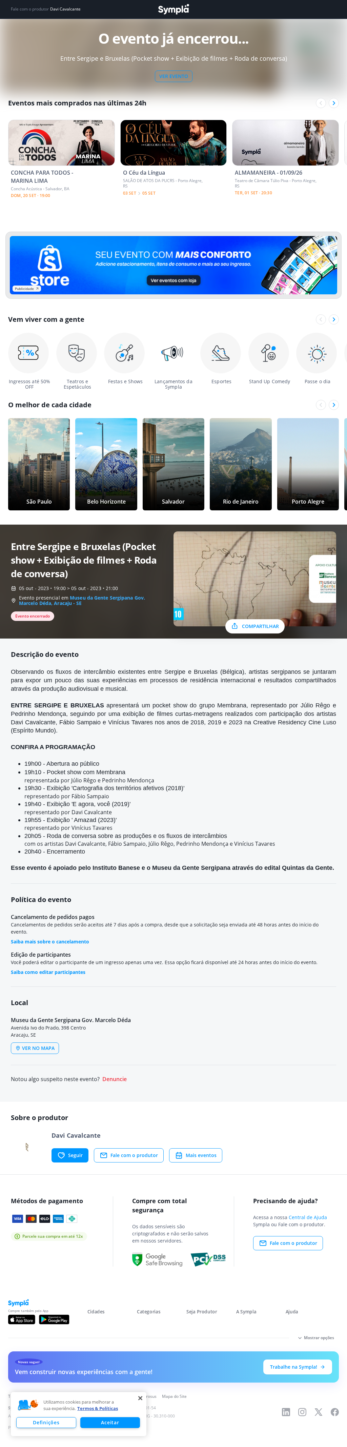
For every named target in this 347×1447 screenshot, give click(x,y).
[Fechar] (140, 1398)
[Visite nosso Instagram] (302, 1412)
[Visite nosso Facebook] (335, 1412)
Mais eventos (201, 1155)
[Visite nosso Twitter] (318, 1412)
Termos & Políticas (97, 1408)
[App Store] (21, 1319)
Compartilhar (260, 626)
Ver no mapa (38, 1048)
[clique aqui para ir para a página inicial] (173, 9)
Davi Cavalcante (65, 9)
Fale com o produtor (134, 1155)
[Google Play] (54, 1319)
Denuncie (114, 1079)
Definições (46, 1422)
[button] (28, 1405)
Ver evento (173, 76)
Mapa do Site (174, 1396)
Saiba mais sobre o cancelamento (50, 941)
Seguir (75, 1155)
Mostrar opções (319, 1338)
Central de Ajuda (308, 1217)
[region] (78, 1414)
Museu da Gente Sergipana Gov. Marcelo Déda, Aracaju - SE (82, 600)
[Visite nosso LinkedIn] (286, 1412)
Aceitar (110, 1422)
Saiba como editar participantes (48, 972)
